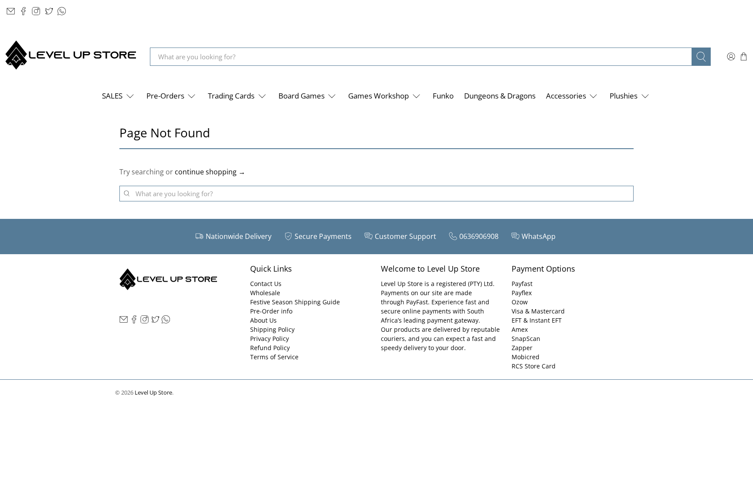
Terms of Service (274, 357)
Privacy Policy (269, 338)
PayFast (417, 302)
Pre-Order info (271, 311)
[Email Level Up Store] (11, 11)
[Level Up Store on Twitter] (49, 11)
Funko (443, 96)
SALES (112, 96)
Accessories (566, 96)
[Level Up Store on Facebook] (23, 11)
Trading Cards (231, 96)
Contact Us (266, 283)
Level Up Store (153, 392)
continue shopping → (210, 172)
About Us (263, 320)
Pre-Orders (165, 96)
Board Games (301, 96)
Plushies (624, 96)
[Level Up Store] (70, 56)
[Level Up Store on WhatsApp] (62, 11)
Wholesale (265, 293)
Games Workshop (378, 96)
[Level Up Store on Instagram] (36, 11)
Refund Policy (270, 348)
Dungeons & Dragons (500, 96)
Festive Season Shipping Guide (295, 302)
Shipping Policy (272, 329)
